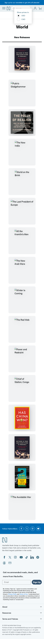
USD (23, 15)
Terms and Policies (10, 619)
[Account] (35, 8)
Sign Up (37, 582)
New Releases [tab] (22, 37)
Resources (6, 612)
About (4, 606)
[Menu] (3, 8)
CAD (23, 19)
